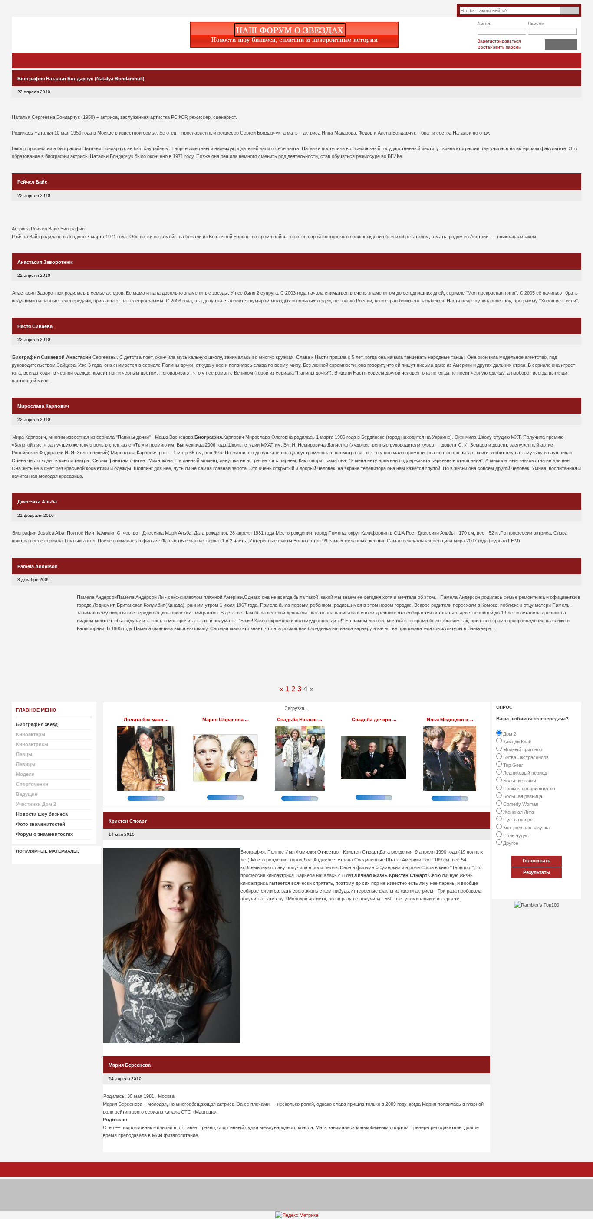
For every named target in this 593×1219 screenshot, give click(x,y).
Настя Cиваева (35, 326)
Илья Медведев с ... (450, 719)
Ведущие (26, 794)
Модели (25, 774)
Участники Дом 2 (36, 804)
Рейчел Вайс (32, 181)
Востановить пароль (499, 47)
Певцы (24, 754)
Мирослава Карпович (43, 406)
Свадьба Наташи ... (299, 719)
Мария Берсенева (130, 1065)
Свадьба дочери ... (374, 719)
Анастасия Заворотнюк (45, 262)
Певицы (25, 764)
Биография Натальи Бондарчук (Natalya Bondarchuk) (81, 78)
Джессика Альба (37, 501)
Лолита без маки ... (146, 719)
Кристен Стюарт (128, 821)
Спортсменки (32, 784)
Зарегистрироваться (499, 41)
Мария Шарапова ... (225, 719)
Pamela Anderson (37, 566)
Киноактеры (30, 734)
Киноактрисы (32, 744)
